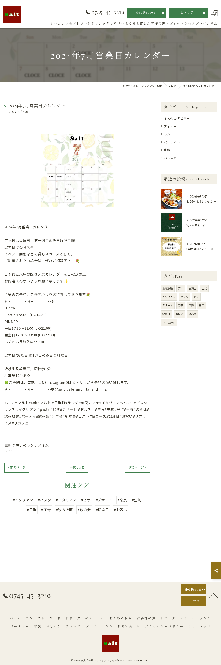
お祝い (179, 314)
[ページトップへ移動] (213, 595)
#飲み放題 (64, 509)
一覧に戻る (77, 467)
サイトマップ (199, 626)
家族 (167, 149)
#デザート (104, 499)
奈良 (180, 305)
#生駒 (137, 499)
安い (180, 288)
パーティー (172, 142)
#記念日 (102, 509)
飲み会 (193, 314)
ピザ (196, 296)
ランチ (8, 451)
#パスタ (44, 499)
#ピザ (86, 499)
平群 (191, 305)
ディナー (170, 126)
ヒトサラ (187, 12)
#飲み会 (84, 509)
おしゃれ (170, 157)
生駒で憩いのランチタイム (26, 445)
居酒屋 (193, 288)
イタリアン (168, 296)
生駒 (204, 288)
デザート (167, 305)
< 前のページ (16, 467)
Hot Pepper (146, 12)
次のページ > (137, 467)
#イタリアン (23, 499)
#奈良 (122, 499)
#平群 (32, 509)
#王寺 (46, 509)
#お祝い (120, 509)
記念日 (166, 314)
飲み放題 (167, 288)
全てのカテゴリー (177, 118)
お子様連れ (168, 322)
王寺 (201, 305)
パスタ (185, 296)
